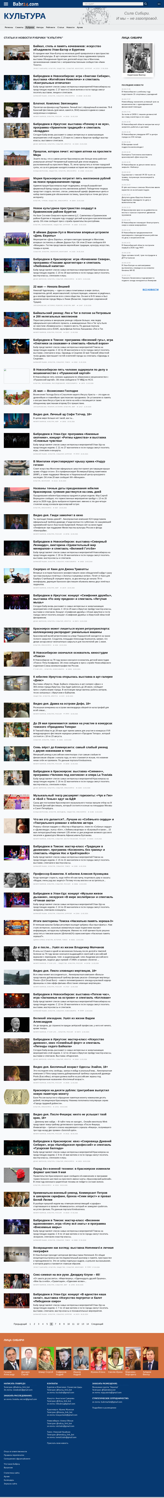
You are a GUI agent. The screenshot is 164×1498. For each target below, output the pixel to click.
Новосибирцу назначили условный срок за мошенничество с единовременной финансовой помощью (140, 104)
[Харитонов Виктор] (138, 59)
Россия (58, 116)
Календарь (9, 1480)
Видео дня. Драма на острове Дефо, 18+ (62, 703)
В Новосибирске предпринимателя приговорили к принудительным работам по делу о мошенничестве (140, 235)
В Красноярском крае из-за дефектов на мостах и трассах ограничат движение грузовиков (139, 212)
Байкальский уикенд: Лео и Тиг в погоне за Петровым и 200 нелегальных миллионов (72, 314)
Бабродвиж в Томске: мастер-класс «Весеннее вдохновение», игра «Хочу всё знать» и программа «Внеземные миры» (69, 1224)
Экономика (46, 383)
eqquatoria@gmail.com (111, 1393)
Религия (59, 305)
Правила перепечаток (14, 1455)
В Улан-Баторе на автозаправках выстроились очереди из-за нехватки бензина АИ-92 (138, 267)
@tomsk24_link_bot (65, 1435)
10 (68, 1324)
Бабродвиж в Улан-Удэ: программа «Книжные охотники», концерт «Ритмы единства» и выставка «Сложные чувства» (69, 437)
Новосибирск (71, 383)
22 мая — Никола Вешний (51, 286)
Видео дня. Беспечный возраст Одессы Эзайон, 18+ (70, 1066)
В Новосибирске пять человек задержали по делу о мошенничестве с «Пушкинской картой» (70, 371)
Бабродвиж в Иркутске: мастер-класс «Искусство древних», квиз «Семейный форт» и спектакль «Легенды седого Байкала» (68, 1043)
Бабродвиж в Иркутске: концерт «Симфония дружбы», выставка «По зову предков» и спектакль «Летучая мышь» (72, 599)
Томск (67, 362)
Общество (61, 68)
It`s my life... (38, 669)
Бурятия (88, 68)
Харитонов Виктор (136, 75)
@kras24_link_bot (64, 1412)
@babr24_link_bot (21, 1387)
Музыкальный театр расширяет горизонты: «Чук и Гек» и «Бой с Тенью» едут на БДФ (72, 797)
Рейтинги (50, 27)
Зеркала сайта (10, 1484)
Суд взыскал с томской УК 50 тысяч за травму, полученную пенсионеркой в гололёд (138, 177)
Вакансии (8, 1468)
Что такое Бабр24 (12, 1464)
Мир (73, 305)
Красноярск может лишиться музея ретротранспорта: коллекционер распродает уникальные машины (71, 630)
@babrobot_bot (108, 1390)
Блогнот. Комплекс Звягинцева (55, 103)
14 (87, 1324)
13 (83, 1324)
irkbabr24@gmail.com (65, 1404)
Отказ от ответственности (15, 1452)
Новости (70, 27)
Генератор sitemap (62, 1493)
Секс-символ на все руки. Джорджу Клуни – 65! (66, 1274)
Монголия (79, 68)
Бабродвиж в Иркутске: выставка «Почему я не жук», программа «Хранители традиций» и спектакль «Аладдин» (71, 127)
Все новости (151, 289)
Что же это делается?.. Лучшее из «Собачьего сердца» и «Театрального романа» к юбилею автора (73, 821)
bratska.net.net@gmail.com (25, 1399)
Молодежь (61, 812)
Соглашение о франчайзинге (17, 1459)
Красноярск (70, 96)
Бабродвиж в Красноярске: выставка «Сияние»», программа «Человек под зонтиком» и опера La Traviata (72, 773)
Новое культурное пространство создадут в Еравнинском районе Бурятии (64, 210)
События (70, 68)
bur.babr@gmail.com (65, 1393)
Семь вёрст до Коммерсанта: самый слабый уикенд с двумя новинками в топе (70, 749)
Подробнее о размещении (104, 1408)
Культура (52, 68)
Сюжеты (19, 27)
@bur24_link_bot (64, 1390)
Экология (54, 251)
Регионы (9, 27)
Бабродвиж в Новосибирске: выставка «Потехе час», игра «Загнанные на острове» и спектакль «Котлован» (72, 996)
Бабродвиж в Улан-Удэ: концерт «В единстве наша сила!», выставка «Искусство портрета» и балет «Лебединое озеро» (69, 1298)
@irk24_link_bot (64, 1401)
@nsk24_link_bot (64, 1423)
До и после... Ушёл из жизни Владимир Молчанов (68, 947)
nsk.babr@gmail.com (65, 1426)
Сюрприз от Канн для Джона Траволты (61, 569)
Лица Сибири (132, 37)
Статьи (60, 27)
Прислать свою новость (57, 1443)
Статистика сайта (11, 1473)
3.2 (19, 1493)
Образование (47, 225)
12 (78, 1324)
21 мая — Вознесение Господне (55, 390)
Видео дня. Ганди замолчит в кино (58, 515)
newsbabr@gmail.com (22, 1390)
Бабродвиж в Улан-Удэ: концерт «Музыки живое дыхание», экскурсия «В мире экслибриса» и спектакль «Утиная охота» (73, 897)
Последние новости (132, 85)
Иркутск (67, 144)
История (51, 305)
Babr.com (26, 4)
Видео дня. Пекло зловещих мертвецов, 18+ (65, 970)
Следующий (97, 1324)
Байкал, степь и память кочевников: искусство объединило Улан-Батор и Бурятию (67, 48)
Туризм (45, 200)
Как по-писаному (71, 839)
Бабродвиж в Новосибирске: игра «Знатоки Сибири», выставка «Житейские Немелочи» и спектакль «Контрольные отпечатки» (71, 79)
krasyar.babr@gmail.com (66, 1415)
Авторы (40, 27)
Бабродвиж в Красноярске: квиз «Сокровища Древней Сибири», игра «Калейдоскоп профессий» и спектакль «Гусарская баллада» (72, 1145)
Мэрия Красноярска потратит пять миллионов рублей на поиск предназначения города (72, 180)
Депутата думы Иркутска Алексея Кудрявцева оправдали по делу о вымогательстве (136, 199)
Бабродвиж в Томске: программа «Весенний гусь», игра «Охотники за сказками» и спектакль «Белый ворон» (73, 341)
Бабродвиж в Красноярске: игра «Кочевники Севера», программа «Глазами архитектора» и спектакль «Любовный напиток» (72, 263)
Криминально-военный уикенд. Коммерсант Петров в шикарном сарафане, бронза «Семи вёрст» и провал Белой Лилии (72, 1196)
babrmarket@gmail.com (111, 1402)
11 (73, 1324)
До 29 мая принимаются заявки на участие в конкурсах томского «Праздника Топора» (72, 725)
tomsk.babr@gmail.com (66, 1437)
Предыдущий (20, 1324)
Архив (80, 27)
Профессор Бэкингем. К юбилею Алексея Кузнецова (70, 873)
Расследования (58, 383)
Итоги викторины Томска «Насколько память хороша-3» (73, 921)
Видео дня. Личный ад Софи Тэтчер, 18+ (62, 414)
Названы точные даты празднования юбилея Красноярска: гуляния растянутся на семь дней (67, 490)
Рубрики (30, 27)
